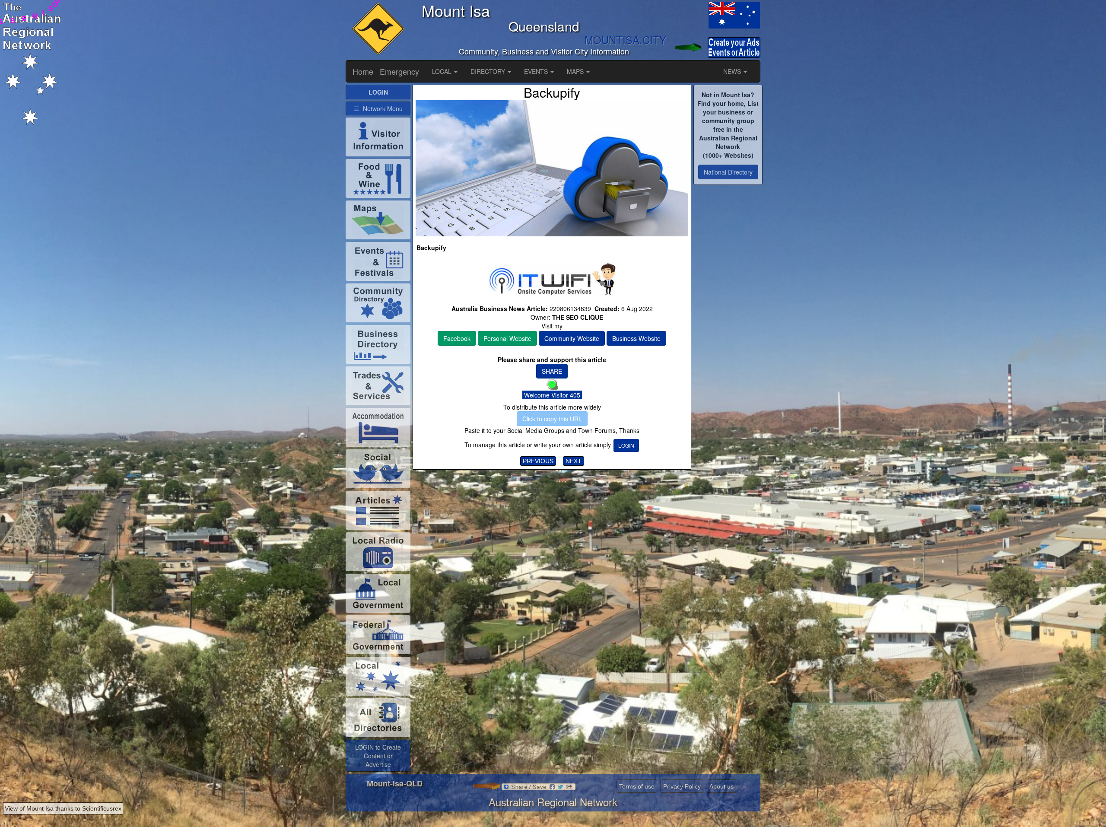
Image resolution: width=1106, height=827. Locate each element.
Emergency (399, 71)
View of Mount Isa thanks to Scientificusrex (63, 808)
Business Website (636, 338)
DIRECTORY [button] (488, 71)
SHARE (552, 371)
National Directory (728, 172)
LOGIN (626, 445)
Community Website (571, 338)
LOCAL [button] (442, 71)
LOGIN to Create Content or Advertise (378, 756)
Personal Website (507, 338)
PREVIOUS (538, 461)
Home (363, 71)
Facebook (456, 338)
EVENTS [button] (537, 71)
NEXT (574, 461)
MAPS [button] (576, 71)
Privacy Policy (682, 786)
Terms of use (637, 786)
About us (721, 786)
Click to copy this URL (552, 418)
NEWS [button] (733, 71)
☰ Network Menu (378, 108)
